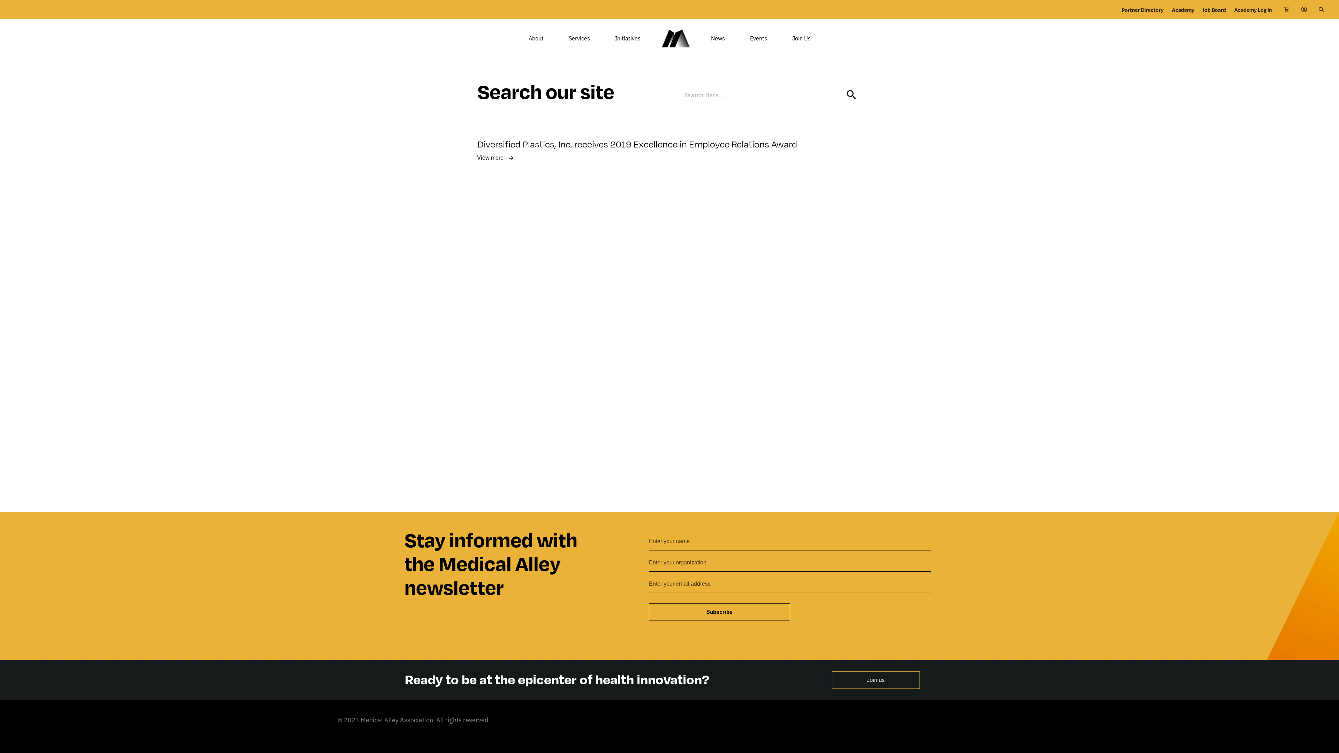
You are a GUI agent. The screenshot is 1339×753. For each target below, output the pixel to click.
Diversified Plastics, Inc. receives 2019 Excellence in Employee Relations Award (637, 143)
